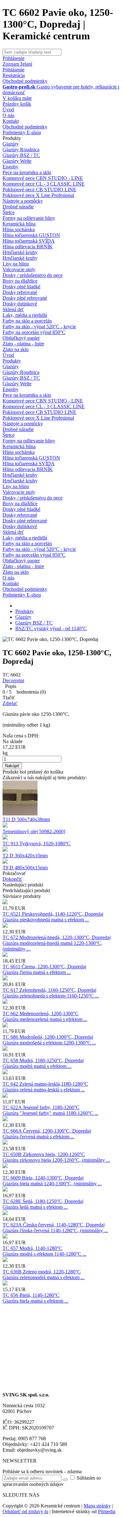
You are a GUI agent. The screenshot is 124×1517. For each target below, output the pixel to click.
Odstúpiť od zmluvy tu (25, 1511)
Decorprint (13, 680)
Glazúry (11, 144)
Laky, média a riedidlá (25, 315)
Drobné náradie (18, 206)
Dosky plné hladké (21, 286)
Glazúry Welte (17, 161)
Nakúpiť (12, 765)
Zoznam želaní (17, 64)
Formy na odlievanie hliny (29, 218)
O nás (8, 115)
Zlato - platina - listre (23, 343)
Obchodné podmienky (25, 81)
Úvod (8, 109)
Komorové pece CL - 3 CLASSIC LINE (44, 183)
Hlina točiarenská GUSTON (31, 235)
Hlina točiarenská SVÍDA (29, 241)
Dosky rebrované (20, 292)
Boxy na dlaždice (20, 281)
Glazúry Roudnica (21, 149)
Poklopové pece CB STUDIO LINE (39, 189)
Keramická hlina (19, 223)
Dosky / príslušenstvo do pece (33, 275)
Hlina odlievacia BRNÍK (28, 246)
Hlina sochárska (19, 229)
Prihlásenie (13, 69)
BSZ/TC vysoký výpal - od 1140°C (51, 628)
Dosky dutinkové (20, 303)
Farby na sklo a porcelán (27, 321)
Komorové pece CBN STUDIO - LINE (43, 178)
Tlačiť (9, 697)
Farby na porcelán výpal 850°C (34, 332)
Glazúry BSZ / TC (21, 155)
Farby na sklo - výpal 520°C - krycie (39, 326)
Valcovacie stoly (19, 269)
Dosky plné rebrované (25, 298)
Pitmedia (106, 1511)
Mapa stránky (97, 1505)
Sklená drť (13, 309)
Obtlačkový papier (21, 338)
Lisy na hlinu (16, 263)
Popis (9, 686)
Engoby (10, 166)
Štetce (9, 212)
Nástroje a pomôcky (23, 201)
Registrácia (14, 75)
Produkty (12, 138)
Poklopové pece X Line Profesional (38, 195)
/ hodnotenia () (24, 692)
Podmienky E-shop (22, 132)
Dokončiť (12, 879)
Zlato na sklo (16, 349)
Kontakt (11, 121)
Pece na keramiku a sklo (27, 172)
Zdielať (10, 703)
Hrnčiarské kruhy (20, 252)
